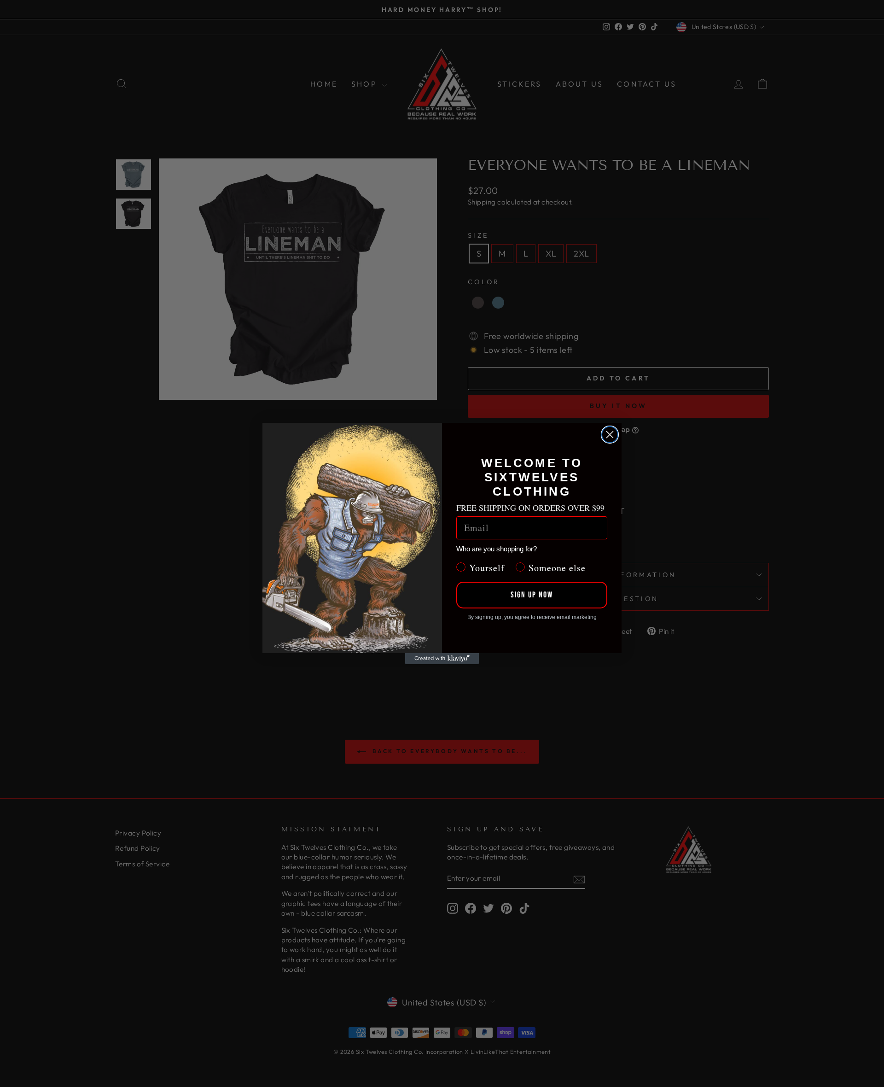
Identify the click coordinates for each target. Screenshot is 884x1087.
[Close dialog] (610, 435)
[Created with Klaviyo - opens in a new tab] (442, 658)
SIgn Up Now (532, 595)
